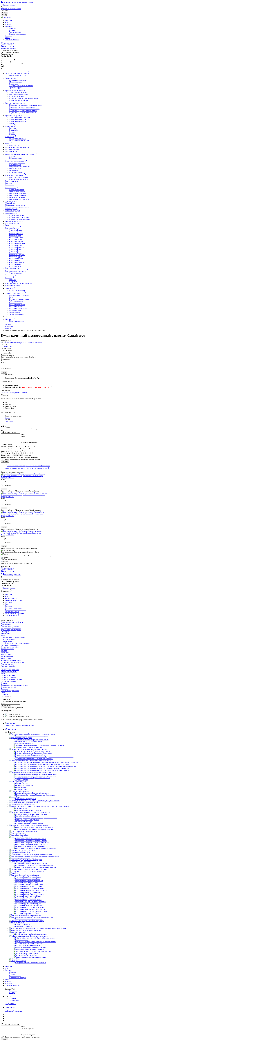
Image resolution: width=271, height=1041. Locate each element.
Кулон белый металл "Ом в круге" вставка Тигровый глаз (22, 515)
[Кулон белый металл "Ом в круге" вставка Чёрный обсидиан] (24, 493)
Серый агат (9, 422)
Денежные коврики (8, 639)
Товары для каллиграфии (10, 647)
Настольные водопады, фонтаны (12, 662)
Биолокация (5, 633)
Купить (4, 372)
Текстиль (4, 683)
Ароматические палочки (10, 626)
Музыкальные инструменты (11, 660)
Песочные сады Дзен (8, 666)
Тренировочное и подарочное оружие (14, 685)
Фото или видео (7, 455)
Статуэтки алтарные (8, 677)
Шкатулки (4, 694)
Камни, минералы (7, 649)
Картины (4, 651)
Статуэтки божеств (8, 675)
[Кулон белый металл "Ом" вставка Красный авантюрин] (22, 531)
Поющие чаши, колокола (10, 670)
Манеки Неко (6, 658)
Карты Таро (5, 653)
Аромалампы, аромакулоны (11, 630)
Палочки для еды (7, 664)
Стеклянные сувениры (9, 681)
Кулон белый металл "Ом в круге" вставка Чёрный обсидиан (23, 496)
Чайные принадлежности (10, 691)
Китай (7, 418)
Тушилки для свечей (8, 687)
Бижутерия (5, 632)
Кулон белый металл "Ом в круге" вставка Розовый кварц (22, 477)
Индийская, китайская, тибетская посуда (15, 643)
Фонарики (4, 689)
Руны (3, 673)
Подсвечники (6, 668)
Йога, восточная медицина (10, 645)
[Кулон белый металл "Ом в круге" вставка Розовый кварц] (23, 474)
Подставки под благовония (11, 628)
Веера (3, 635)
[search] (22, 63)
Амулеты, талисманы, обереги (12, 622)
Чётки (3, 693)
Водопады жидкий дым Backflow (13, 637)
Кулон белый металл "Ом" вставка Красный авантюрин (21, 534)
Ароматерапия (6, 624)
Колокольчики (6, 654)
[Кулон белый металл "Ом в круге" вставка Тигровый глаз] (22, 512)
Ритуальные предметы (9, 672)
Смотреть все (5, 696)
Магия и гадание (7, 656)
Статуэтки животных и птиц (11, 679)
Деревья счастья (6, 641)
